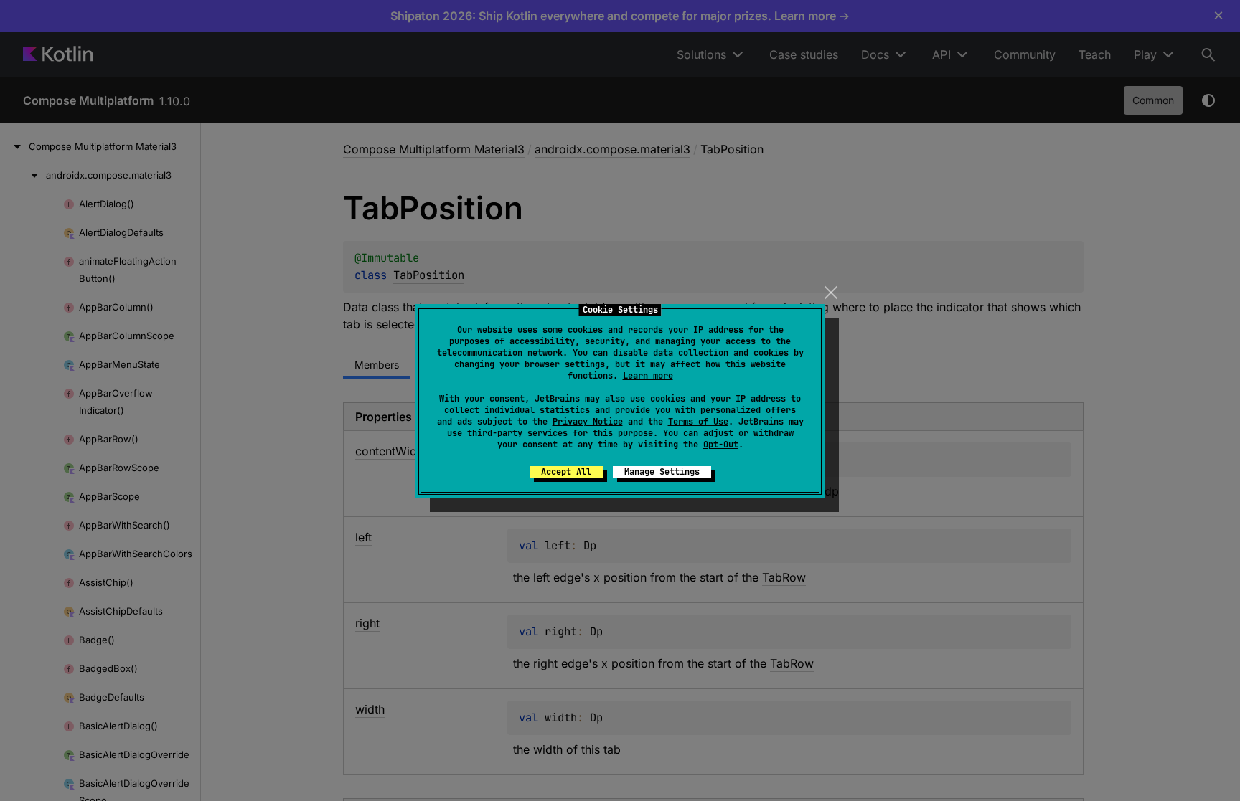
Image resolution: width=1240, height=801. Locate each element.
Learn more (648, 375)
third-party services (517, 433)
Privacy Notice (588, 421)
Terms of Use (698, 421)
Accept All (566, 472)
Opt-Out (720, 444)
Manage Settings (662, 472)
